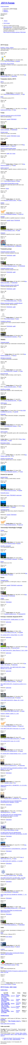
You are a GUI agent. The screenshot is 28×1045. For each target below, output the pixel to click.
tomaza (21, 751)
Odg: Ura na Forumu (9, 61)
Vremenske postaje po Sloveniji (8, 251)
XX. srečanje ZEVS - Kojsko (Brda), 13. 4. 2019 (12, 634)
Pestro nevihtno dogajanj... (11, 524)
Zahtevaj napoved (5, 167)
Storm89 (20, 1034)
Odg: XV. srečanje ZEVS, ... (11, 765)
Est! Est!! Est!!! (15, 648)
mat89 (7, 153)
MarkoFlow (14, 76)
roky (11, 153)
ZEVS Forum (8, 3)
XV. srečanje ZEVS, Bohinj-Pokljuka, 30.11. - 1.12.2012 (14, 753)
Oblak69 (21, 632)
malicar (24, 1033)
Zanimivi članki (4, 477)
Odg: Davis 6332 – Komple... (11, 371)
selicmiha (20, 875)
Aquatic (7, 716)
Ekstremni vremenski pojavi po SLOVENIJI (11, 115)
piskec (10, 440)
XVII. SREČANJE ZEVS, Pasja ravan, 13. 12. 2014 (13, 728)
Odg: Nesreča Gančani (10, 964)
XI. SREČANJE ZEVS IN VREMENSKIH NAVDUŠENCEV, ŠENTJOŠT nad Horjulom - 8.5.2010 (14, 833)
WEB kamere (4, 403)
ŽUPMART (22, 908)
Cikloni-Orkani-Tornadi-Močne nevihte (9, 183)
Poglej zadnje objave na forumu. (8, 1023)
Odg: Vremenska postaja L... (11, 266)
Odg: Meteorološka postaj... (11, 300)
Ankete (2, 598)
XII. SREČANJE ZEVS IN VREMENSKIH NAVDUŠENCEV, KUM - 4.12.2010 (11, 815)
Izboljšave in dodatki (5, 389)
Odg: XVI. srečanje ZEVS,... (11, 751)
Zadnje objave (4, 990)
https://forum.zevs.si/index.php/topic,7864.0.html (14, 32)
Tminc (14, 109)
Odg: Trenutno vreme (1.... (14, 1021)
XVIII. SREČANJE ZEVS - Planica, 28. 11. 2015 (12, 700)
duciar (15, 1034)
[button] (5, 6)
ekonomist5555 (21, 614)
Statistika (3, 216)
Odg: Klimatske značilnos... (11, 214)
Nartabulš (18, 697)
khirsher (20, 490)
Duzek (22, 711)
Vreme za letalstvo (8, 954)
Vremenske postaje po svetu (7, 268)
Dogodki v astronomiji (6, 546)
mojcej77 (14, 146)
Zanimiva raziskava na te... (11, 614)
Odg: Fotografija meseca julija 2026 (5, 1003)
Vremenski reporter (5, 509)
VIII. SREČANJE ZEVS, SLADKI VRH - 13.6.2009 (13, 877)
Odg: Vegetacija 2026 (9, 246)
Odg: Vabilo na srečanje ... (11, 681)
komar (18, 135)
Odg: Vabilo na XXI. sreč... (11, 632)
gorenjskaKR (7, 1034)
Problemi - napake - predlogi (7, 47)
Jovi (15, 782)
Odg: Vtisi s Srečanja (9, 830)
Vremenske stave (4, 580)
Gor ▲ (22, 1038)
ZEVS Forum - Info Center (9, 987)
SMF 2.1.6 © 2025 (7, 1039)
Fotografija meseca (5, 492)
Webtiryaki (5, 1038)
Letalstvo (3, 949)
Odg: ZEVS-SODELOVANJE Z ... (13, 94)
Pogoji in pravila (16, 1038)
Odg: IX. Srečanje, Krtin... (11, 875)
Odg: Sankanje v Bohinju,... (11, 726)
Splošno (2, 202)
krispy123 (21, 214)
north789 (16, 411)
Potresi (2, 561)
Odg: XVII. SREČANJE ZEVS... (12, 738)
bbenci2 (14, 355)
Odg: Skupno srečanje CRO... (11, 908)
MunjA (12, 1034)
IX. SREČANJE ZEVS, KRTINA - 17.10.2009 (11, 861)
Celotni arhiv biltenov (9, 946)
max (20, 336)
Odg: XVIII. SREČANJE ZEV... (12, 711)
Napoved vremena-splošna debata (8, 148)
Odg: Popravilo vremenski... (11, 336)
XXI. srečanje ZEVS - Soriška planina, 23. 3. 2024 (12, 619)
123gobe (17, 1033)
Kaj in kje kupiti (4, 373)
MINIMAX (18, 246)
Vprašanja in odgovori (6, 321)
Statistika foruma (5, 1015)
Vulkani (2, 530)
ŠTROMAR (13, 119)
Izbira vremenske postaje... (11, 386)
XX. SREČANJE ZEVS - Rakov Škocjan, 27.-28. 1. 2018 (14, 650)
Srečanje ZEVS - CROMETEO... (12, 798)
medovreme (19, 495)
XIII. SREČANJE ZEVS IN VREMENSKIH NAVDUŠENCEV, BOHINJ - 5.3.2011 (11, 801)
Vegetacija (3, 233)
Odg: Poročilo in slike (10, 697)
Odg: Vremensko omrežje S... (11, 471)
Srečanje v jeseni (8, 782)
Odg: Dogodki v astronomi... (11, 559)
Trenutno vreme (4, 132)
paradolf (8, 119)
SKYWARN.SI (9, 971)
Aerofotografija (16, 953)
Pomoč (10, 1038)
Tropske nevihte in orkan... (11, 200)
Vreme (21, 471)
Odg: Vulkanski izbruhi (10, 543)
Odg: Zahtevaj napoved (10, 181)
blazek (7, 188)
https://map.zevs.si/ (7, 27)
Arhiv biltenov (9, 936)
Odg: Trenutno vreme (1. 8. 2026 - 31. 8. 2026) (5, 996)
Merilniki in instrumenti (6, 358)
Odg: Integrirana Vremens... (11, 426)
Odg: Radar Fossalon (9, 318)
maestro (20, 681)
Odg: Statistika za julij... (10, 230)
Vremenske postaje (5, 342)
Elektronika (3, 414)
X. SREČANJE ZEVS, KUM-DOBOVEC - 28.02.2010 (14, 848)
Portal (2, 96)
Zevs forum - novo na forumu (7, 63)
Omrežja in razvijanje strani (7, 458)
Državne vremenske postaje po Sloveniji (10, 285)
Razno (2, 967)
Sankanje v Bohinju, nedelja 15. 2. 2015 (10, 713)
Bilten (2, 932)
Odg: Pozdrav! (8, 984)
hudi (24, 94)
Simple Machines (16, 1039)
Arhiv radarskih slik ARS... (11, 400)
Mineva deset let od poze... (11, 490)
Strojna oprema (4, 431)
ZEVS (2, 81)
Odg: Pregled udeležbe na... (11, 924)
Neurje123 (13, 1007)
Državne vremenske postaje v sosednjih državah (11, 303)
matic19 (18, 946)
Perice (21, 1033)
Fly (13, 456)
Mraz (18, 964)
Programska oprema (5, 442)
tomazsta (18, 61)
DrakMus (3, 1019)
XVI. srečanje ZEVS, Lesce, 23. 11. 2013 (10, 741)
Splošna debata (9, 953)
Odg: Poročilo (8, 892)
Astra (17, 830)
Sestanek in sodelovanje (18, 971)
